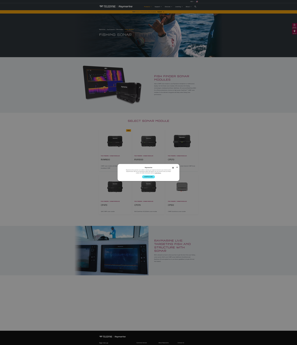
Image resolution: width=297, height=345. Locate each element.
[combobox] (173, 167)
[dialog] (148, 172)
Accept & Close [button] (148, 176)
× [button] (177, 167)
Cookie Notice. (158, 173)
